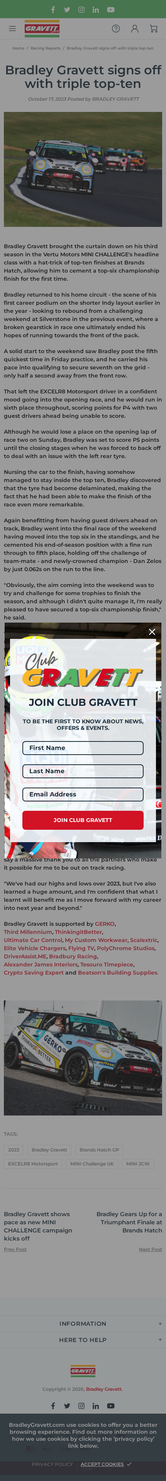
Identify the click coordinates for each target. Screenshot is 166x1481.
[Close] (152, 632)
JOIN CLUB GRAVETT (83, 820)
